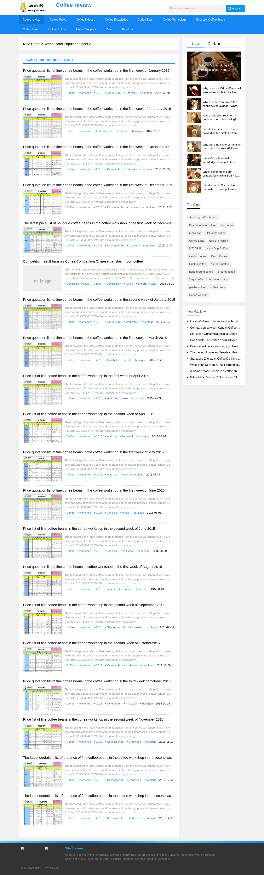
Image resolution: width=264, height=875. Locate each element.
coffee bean (217, 287)
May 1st (112, 474)
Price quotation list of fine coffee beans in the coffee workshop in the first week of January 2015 (96, 70)
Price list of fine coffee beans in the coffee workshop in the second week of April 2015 (88, 414)
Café (109, 29)
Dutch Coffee (219, 256)
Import (142, 283)
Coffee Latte (196, 240)
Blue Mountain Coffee (202, 225)
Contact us (163, 858)
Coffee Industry (85, 19)
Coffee (70, 92)
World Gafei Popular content (66, 44)
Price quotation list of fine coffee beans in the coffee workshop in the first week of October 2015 (96, 147)
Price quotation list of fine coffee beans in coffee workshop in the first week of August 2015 (92, 567)
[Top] (260, 783)
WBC (154, 283)
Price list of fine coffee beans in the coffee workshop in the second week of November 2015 (93, 719)
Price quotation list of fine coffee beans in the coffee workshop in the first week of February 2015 (97, 109)
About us (151, 858)
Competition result (77, 283)
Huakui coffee (197, 263)
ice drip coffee (197, 256)
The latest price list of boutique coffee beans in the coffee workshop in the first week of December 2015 (102, 223)
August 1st (113, 589)
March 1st (113, 360)
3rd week (131, 703)
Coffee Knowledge (116, 19)
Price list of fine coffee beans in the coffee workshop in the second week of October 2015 (91, 643)
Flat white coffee (215, 232)
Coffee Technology (174, 19)
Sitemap (140, 858)
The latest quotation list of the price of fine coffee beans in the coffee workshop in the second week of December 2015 (113, 758)
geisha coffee (197, 287)
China (129, 283)
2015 (99, 92)
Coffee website (198, 294)
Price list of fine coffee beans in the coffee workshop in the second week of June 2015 (89, 529)
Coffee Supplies (86, 29)
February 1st (104, 131)
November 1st (115, 741)
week (127, 360)
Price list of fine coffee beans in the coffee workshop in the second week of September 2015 (93, 605)
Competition (113, 283)
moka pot (195, 232)
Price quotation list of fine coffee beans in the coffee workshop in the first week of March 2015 (95, 338)
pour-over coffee (218, 279)
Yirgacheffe (196, 279)
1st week (131, 92)
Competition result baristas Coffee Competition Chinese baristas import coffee (83, 261)
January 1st (114, 92)
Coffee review (31, 19)
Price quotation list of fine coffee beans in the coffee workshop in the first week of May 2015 (93, 452)
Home (35, 44)
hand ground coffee (201, 271)
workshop (85, 92)
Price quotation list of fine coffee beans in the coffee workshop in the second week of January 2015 (99, 299)
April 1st (112, 398)
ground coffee (226, 271)
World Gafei (102, 858)
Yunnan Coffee (220, 263)
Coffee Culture (57, 29)
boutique (147, 92)
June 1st (112, 512)
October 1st (114, 169)
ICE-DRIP (195, 248)
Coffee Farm (31, 29)
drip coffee (227, 225)
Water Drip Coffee (217, 248)
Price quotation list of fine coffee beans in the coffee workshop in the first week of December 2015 (98, 185)
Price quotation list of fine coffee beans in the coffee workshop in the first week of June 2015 (94, 490)
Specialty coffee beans (203, 217)
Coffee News (58, 19)
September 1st (116, 627)
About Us (127, 29)
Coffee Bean (145, 19)
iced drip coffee (218, 240)
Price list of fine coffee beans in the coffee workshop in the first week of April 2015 (86, 376)
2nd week (132, 321)
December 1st (115, 207)
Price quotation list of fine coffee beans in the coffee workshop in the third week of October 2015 (97, 681)
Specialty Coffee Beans (211, 19)
